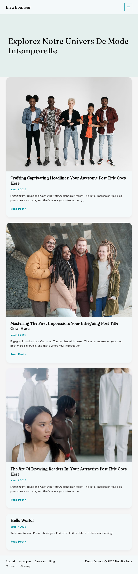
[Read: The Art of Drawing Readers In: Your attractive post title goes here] (69, 415)
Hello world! (22, 520)
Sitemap (25, 566)
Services (40, 561)
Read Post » (18, 209)
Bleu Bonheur (18, 7)
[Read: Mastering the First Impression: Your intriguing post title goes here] (69, 269)
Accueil (10, 561)
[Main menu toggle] (128, 7)
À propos (25, 561)
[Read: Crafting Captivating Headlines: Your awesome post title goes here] (69, 124)
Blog (52, 561)
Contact (11, 566)
